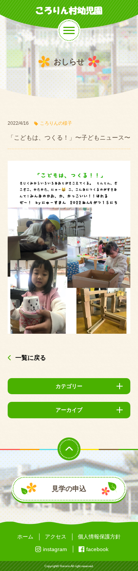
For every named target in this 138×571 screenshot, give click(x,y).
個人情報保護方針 (99, 536)
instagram (55, 549)
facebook (97, 549)
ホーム (25, 536)
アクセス (55, 536)
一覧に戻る (30, 357)
